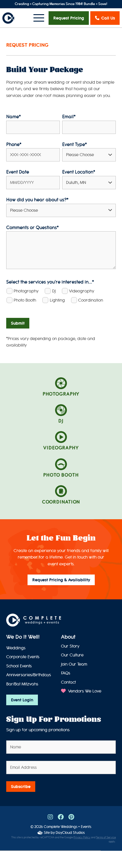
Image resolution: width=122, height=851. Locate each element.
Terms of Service (106, 837)
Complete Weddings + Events (67, 826)
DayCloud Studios (70, 832)
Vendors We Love (84, 691)
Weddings (15, 648)
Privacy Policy (81, 837)
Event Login (22, 700)
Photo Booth (25, 300)
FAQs (65, 673)
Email (69, 117)
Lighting (57, 300)
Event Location (78, 172)
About (68, 637)
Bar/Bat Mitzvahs (22, 684)
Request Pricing (68, 18)
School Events (19, 666)
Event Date (17, 172)
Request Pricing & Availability (61, 580)
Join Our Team (74, 664)
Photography (26, 291)
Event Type (74, 144)
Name (13, 117)
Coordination (90, 300)
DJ (54, 291)
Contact (68, 682)
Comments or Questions (32, 227)
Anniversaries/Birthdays (28, 675)
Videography (81, 291)
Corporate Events (22, 657)
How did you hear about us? (37, 200)
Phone (13, 144)
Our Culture (72, 655)
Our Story (70, 646)
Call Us (108, 18)
